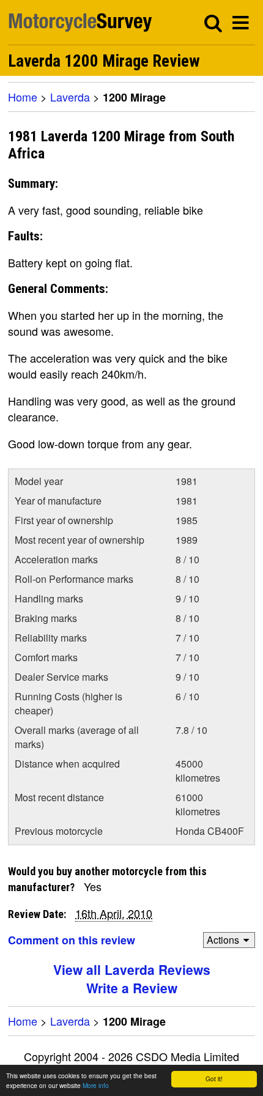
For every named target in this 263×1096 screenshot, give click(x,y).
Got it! (214, 1078)
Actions (223, 940)
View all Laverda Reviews (131, 969)
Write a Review (131, 988)
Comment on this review (71, 940)
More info (96, 1085)
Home (22, 97)
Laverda (70, 97)
